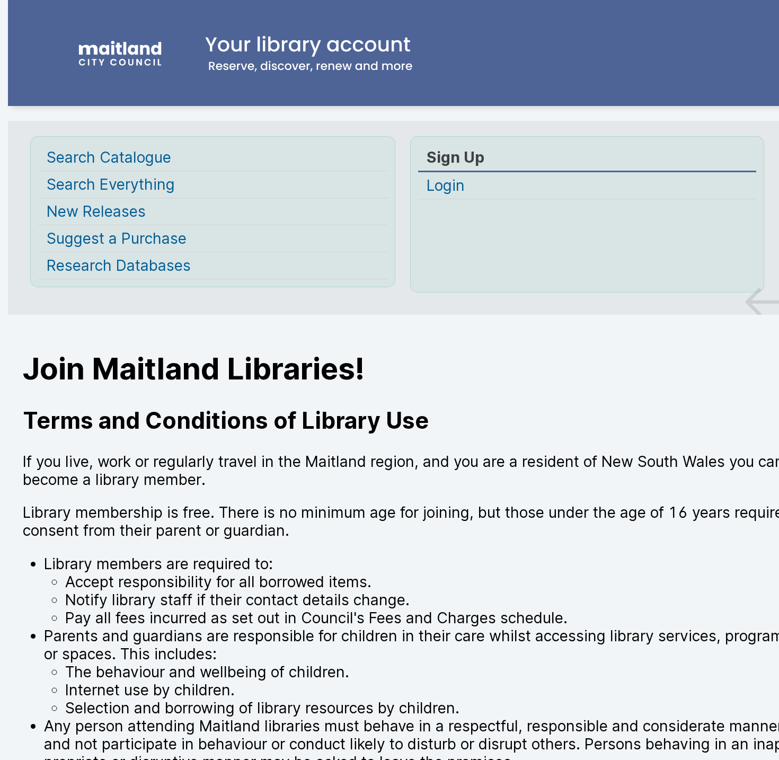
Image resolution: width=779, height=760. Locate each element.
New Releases (96, 211)
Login (446, 185)
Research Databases (119, 266)
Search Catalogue (109, 157)
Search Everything (111, 184)
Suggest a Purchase (117, 238)
